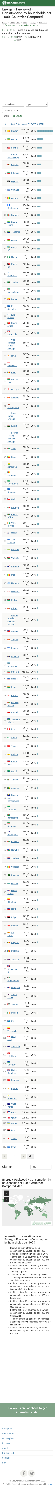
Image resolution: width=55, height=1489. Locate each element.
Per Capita (17, 115)
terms (49, 1484)
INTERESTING (34, 36)
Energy (33, 22)
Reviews (6, 1443)
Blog (4, 1462)
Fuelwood (43, 22)
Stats (25, 22)
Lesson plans (8, 1438)
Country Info (15, 22)
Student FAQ (8, 1453)
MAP (19, 36)
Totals (5, 115)
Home (4, 22)
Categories (7, 1428)
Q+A (19, 40)
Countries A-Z (8, 1433)
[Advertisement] (27, 70)
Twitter (31, 1473)
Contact (6, 1457)
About (5, 1448)
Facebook (23, 1473)
